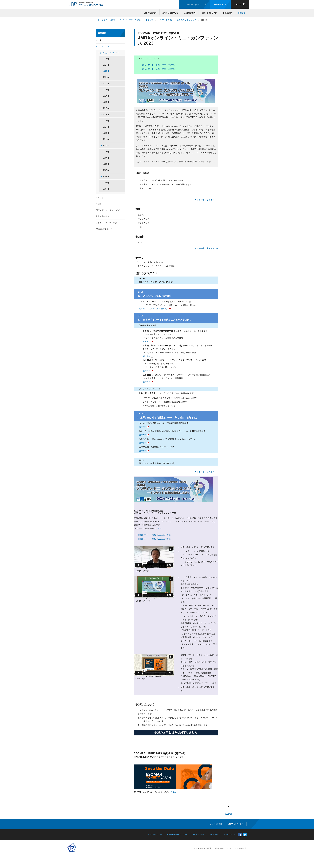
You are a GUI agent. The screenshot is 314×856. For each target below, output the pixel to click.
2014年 (106, 127)
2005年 (106, 183)
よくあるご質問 (216, 824)
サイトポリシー (198, 834)
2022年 (106, 77)
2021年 (106, 83)
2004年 (106, 189)
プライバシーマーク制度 (106, 223)
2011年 (106, 145)
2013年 (106, 133)
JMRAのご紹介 (150, 13)
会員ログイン (220, 4)
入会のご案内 (189, 13)
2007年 (106, 170)
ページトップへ (228, 811)
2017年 (106, 108)
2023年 (106, 71)
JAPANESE (240, 4)
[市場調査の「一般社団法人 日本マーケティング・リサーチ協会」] (86, 4)
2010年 (106, 152)
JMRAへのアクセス (235, 824)
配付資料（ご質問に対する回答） (153, 309)
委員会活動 (227, 13)
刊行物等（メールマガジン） (108, 210)
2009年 (106, 158)
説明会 (99, 204)
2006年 (106, 176)
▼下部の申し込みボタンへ (206, 200)
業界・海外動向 (102, 216)
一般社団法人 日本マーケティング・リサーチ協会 (118, 20)
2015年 (106, 121)
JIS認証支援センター (105, 229)
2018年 (106, 102)
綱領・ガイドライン (208, 13)
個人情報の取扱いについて (177, 834)
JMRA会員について (170, 13)
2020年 (106, 90)
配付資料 (146, 341)
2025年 (106, 59)
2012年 (106, 139)
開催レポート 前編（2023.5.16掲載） (159, 65)
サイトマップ (214, 834)
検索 (206, 4)
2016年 (106, 114)
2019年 (106, 96)
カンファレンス (165, 20)
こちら (159, 528)
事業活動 (241, 13)
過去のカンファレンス (186, 20)
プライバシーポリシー (153, 834)
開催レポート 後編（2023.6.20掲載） (159, 69)
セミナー (100, 40)
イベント (100, 198)
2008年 (106, 164)
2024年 (106, 65)
